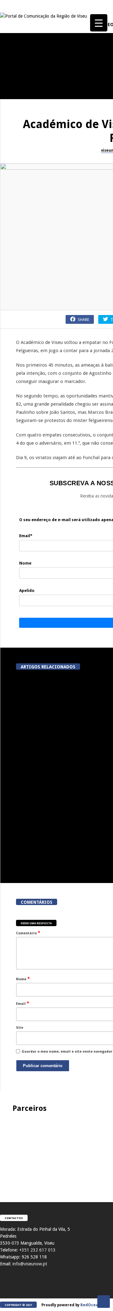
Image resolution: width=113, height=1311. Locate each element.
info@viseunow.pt (30, 1263)
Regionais (12, 434)
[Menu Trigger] (98, 22)
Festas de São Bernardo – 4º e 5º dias (34, 149)
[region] (56, 1151)
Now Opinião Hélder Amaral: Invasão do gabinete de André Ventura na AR (35, 630)
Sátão (8, 135)
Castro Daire (14, 494)
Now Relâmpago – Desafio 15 (34, 326)
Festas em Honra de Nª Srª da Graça (34, 447)
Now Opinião (14, 75)
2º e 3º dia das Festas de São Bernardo (35, 208)
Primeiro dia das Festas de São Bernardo (34, 268)
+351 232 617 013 (37, 1249)
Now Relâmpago (17, 314)
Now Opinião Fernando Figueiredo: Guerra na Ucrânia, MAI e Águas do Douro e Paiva (35, 385)
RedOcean (90, 1305)
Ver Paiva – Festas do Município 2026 (34, 567)
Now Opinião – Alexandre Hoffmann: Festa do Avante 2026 (34, 89)
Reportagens (14, 254)
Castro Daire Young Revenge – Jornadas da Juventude (34, 507)
